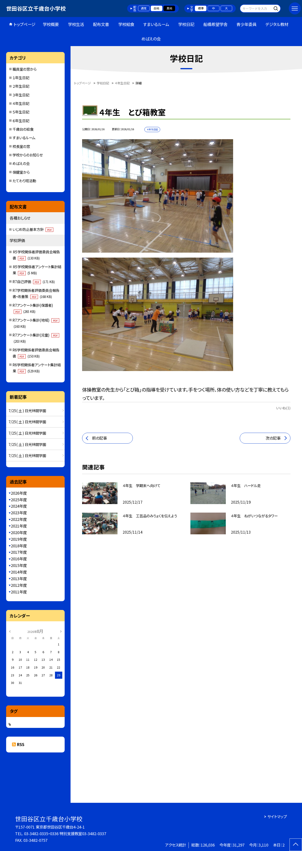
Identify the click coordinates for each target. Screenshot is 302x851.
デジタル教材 (276, 24)
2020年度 (19, 532)
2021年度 (19, 526)
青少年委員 (246, 24)
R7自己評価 (34, 281)
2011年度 (19, 592)
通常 (144, 8)
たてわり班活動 (24, 180)
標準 (201, 8)
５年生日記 (21, 111)
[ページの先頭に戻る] (296, 845)
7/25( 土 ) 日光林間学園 (27, 410)
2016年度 (19, 559)
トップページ (24, 24)
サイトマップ (277, 816)
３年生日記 (21, 94)
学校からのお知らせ (28, 154)
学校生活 (76, 24)
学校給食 (126, 24)
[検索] (276, 8)
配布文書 (101, 24)
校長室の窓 (21, 146)
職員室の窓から (25, 69)
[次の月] (61, 631)
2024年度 (19, 506)
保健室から (21, 172)
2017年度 (19, 552)
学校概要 (51, 24)
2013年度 (19, 578)
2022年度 (19, 519)
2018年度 (19, 546)
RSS (20, 744)
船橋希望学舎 (215, 24)
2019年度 (19, 539)
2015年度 (19, 565)
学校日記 (186, 24)
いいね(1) (283, 407)
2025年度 (19, 499)
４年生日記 (21, 103)
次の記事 (273, 438)
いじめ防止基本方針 (32, 229)
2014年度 (19, 572)
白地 (156, 8)
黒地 (169, 8)
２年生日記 (21, 86)
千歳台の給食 (23, 129)
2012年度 (19, 585)
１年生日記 (21, 77)
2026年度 (19, 493)
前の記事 (99, 438)
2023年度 (19, 512)
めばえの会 (151, 39)
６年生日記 (21, 120)
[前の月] (9, 631)
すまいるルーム (156, 24)
